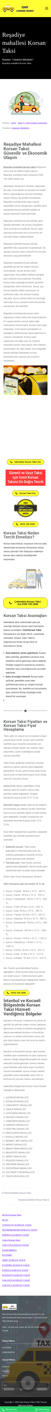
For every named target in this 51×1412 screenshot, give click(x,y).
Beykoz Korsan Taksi (11, 1215)
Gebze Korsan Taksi (11, 1240)
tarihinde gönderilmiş (32, 123)
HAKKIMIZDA (9, 1250)
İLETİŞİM (7, 1255)
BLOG (5, 1220)
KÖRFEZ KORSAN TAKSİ (15, 1270)
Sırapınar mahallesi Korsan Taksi (32, 1200)
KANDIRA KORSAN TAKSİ (16, 1265)
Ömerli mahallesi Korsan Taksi (17, 1193)
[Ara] (47, 1385)
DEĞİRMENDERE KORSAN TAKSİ (19, 1230)
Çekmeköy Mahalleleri (20, 128)
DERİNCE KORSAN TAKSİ (15, 1235)
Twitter (5, 1376)
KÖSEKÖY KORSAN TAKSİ (16, 1275)
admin (13, 123)
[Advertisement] (25, 425)
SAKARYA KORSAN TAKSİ (16, 1280)
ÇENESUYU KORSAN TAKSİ (16, 1225)
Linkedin (5, 1371)
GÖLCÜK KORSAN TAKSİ (15, 1245)
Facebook (6, 1367)
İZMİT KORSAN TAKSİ (13, 1260)
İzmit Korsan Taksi (32, 630)
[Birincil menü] (46, 8)
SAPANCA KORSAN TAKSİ (16, 1285)
